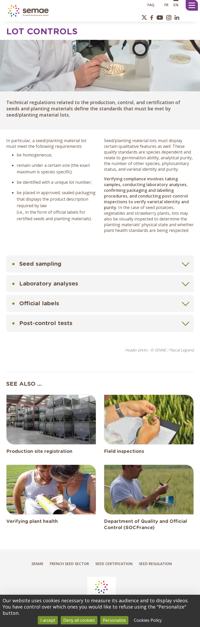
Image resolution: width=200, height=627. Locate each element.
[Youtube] (159, 17)
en (175, 4)
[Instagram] (169, 17)
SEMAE (37, 563)
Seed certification (114, 563)
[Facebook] (151, 17)
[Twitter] (144, 17)
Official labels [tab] (39, 303)
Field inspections (124, 451)
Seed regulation (155, 563)
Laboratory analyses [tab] (48, 284)
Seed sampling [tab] (40, 264)
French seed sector (69, 563)
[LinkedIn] (177, 17)
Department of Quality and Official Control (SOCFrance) (145, 524)
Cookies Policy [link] (148, 620)
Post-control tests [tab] (45, 323)
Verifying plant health (32, 521)
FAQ (150, 4)
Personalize (114, 620)
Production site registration (39, 451)
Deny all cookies (79, 620)
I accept (47, 620)
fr (166, 4)
